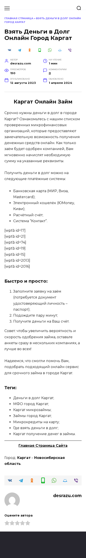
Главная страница (18, 18)
